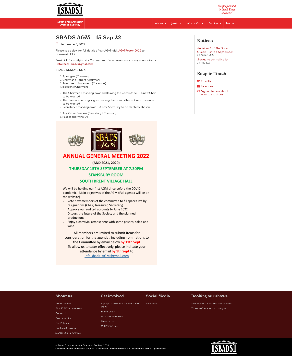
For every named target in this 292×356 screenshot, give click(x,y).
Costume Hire (63, 318)
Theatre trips (108, 321)
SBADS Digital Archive (68, 332)
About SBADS (63, 303)
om (91, 64)
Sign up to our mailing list (212, 59)
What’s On (193, 23)
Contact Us (61, 313)
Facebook (207, 86)
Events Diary (108, 311)
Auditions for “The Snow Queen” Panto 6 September (215, 50)
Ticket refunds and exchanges (208, 308)
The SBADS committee (68, 308)
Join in (174, 23)
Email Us (206, 81)
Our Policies (62, 323)
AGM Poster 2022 (130, 50)
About (159, 23)
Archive (213, 23)
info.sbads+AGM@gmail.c (73, 64)
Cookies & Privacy (65, 327)
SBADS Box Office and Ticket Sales (211, 303)
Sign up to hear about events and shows (214, 92)
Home (230, 23)
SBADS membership (112, 316)
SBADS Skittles (109, 326)
